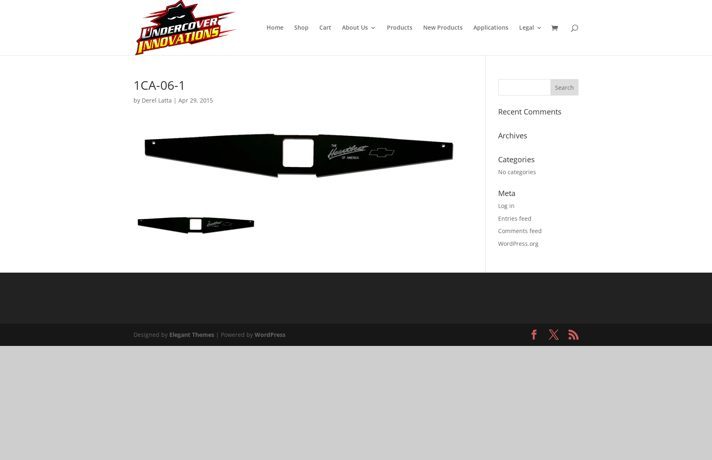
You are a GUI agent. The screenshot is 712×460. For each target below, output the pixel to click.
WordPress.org (518, 244)
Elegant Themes (191, 335)
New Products (443, 28)
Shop (301, 28)
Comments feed (520, 231)
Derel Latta (157, 100)
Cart (325, 28)
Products (399, 28)
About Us (355, 28)
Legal (526, 28)
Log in (506, 206)
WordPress (270, 335)
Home (275, 28)
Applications (490, 28)
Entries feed (515, 218)
